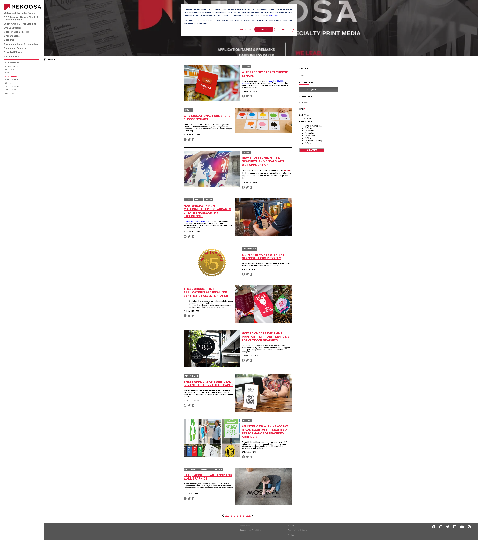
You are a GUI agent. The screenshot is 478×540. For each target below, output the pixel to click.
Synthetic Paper (191, 376)
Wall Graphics (190, 469)
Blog (7, 73)
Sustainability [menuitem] (245, 525)
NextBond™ (247, 420)
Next (248, 515)
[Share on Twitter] (247, 96)
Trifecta (208, 200)
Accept (264, 29)
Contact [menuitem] (291, 535)
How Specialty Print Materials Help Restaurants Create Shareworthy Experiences (207, 211)
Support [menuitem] (291, 525)
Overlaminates (12, 36)
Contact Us (9, 93)
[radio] (321, 126)
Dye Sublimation (12, 28)
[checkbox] (318, 134)
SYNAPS (246, 66)
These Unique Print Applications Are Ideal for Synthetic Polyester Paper (206, 292)
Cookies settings (244, 29)
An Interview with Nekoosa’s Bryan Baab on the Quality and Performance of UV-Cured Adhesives (267, 432)
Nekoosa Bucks (11, 76)
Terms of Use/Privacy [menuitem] (297, 530)
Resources (9, 83)
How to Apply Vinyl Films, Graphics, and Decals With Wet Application (263, 161)
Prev (227, 515)
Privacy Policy (274, 15)
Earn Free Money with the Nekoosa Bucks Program (263, 256)
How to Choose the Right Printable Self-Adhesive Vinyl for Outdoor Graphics (266, 337)
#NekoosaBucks (249, 249)
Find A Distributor (12, 86)
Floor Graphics (205, 469)
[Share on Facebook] (243, 96)
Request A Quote (11, 80)
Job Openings (10, 90)
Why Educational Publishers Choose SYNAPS (207, 117)
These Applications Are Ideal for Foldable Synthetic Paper (208, 383)
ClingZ (188, 200)
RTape (246, 152)
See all (304, 89)
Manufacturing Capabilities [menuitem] (250, 530)
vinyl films (287, 170)
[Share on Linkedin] (251, 96)
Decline (284, 29)
